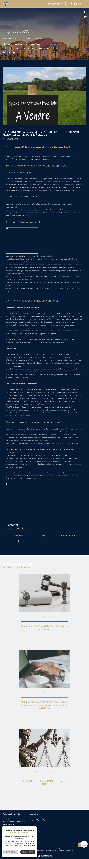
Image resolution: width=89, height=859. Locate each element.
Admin (48, 850)
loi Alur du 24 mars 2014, (53, 210)
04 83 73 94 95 (8, 819)
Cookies (70, 850)
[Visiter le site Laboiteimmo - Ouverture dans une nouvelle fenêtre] (44, 854)
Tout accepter (27, 852)
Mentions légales (39, 850)
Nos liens (54, 850)
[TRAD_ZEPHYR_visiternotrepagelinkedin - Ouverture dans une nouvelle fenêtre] (80, 4)
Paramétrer (11, 852)
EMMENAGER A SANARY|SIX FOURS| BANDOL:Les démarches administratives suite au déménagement (44, 705)
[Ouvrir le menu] (85, 4)
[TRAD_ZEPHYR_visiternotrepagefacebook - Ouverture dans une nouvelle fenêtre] (71, 4)
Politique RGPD (62, 850)
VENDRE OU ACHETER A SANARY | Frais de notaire (44, 782)
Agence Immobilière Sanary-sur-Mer (17, 38)
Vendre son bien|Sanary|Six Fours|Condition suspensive (44, 627)
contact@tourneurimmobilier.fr (14, 821)
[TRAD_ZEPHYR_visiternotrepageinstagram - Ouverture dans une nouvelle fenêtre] (75, 4)
